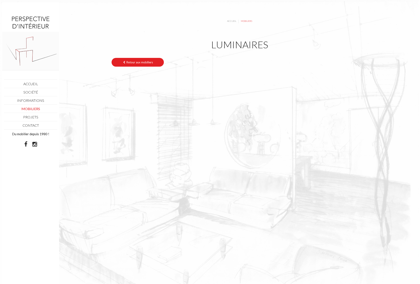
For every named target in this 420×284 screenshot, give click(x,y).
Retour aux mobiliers (139, 62)
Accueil (231, 21)
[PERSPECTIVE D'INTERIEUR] (30, 42)
